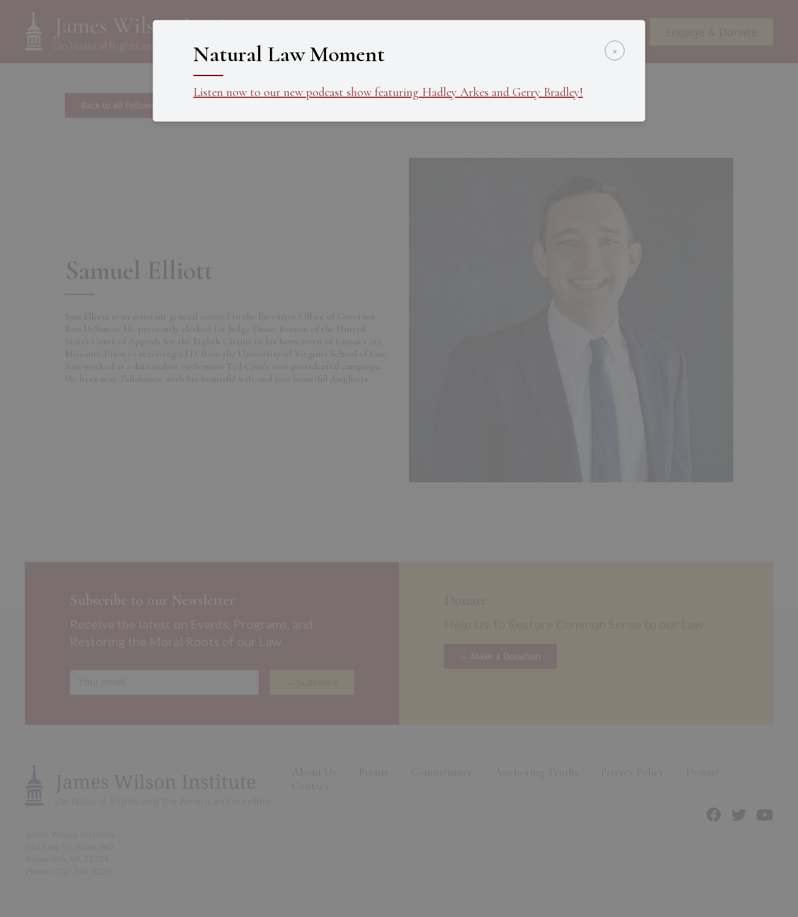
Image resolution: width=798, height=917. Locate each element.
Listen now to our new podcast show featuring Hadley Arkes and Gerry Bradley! (388, 92)
